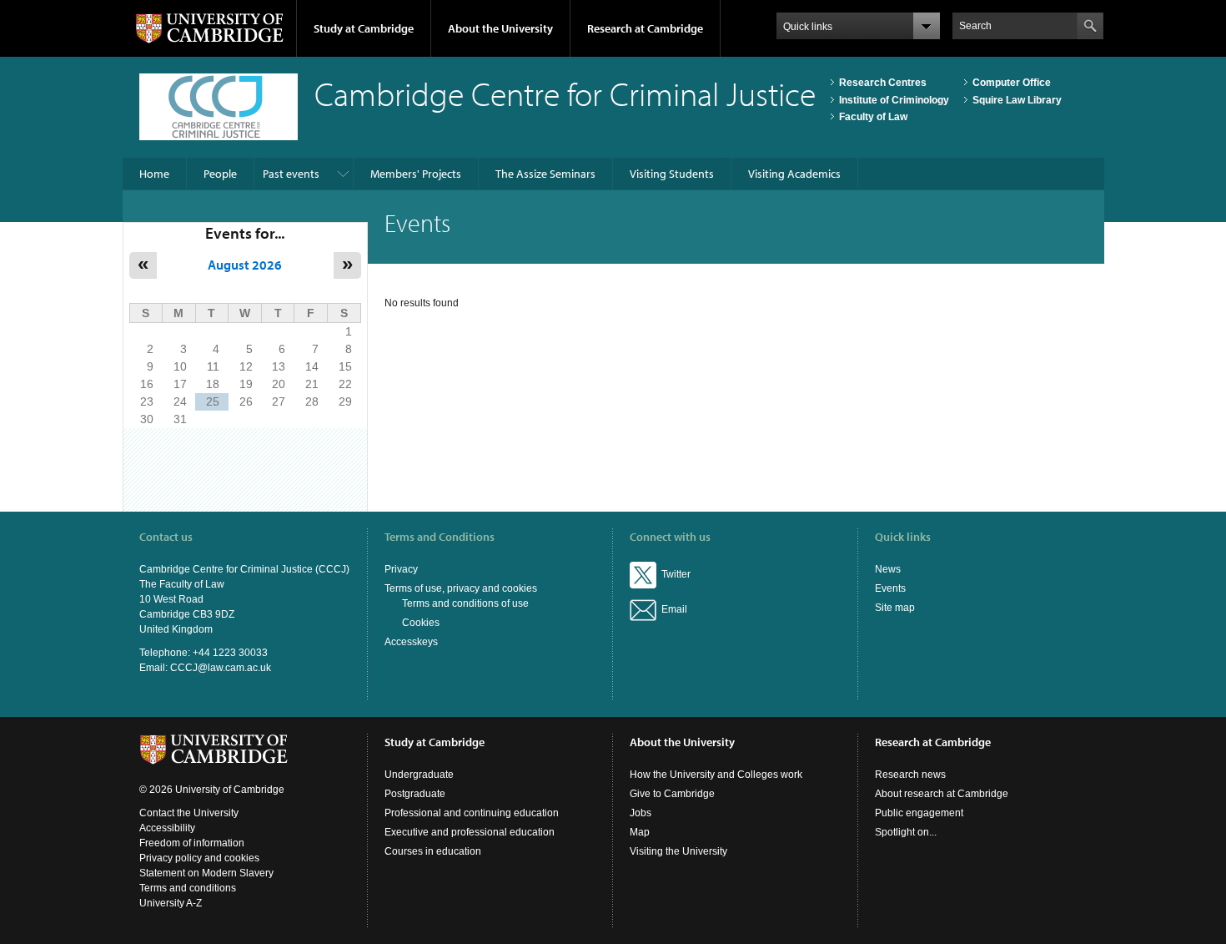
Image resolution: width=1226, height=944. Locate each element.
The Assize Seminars (545, 173)
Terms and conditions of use (465, 603)
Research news (910, 774)
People (220, 173)
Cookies (421, 622)
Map (640, 832)
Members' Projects (415, 173)
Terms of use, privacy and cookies (460, 588)
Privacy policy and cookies (199, 858)
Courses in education (432, 851)
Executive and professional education (469, 832)
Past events (291, 173)
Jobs (640, 813)
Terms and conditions (187, 888)
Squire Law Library (1017, 100)
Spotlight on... (906, 832)
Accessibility (167, 828)
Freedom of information (191, 843)
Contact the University (189, 813)
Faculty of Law (873, 117)
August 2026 (245, 264)
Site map (895, 607)
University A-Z (170, 903)
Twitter (673, 574)
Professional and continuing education (471, 813)
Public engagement (919, 813)
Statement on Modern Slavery (206, 873)
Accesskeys (411, 642)
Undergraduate (419, 774)
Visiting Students (672, 173)
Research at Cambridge (645, 28)
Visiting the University (678, 851)
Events (890, 588)
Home (154, 173)
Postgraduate (414, 794)
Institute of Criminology (894, 100)
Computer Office (1011, 82)
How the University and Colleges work (716, 774)
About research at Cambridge (941, 794)
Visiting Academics (794, 173)
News (888, 569)
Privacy (401, 569)
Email (671, 609)
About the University (500, 28)
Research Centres (883, 82)
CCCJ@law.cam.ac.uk (220, 668)
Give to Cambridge (672, 794)
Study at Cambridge (364, 28)
